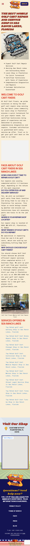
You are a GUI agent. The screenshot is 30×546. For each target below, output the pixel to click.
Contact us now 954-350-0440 (15, 544)
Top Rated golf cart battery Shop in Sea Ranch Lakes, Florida (17, 329)
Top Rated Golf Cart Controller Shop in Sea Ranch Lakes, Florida (16, 355)
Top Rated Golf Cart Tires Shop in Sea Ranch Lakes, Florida (17, 393)
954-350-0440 (18, 497)
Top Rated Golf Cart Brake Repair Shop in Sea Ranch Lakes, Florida (17, 338)
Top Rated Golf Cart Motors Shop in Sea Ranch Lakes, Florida (17, 373)
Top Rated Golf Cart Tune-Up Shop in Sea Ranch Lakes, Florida (17, 401)
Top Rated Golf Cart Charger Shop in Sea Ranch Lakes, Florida (17, 347)
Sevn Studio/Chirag (18, 534)
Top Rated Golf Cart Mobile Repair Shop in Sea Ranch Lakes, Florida (17, 364)
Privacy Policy (15, 506)
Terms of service (15, 511)
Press (15, 521)
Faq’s (15, 516)
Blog (15, 526)
